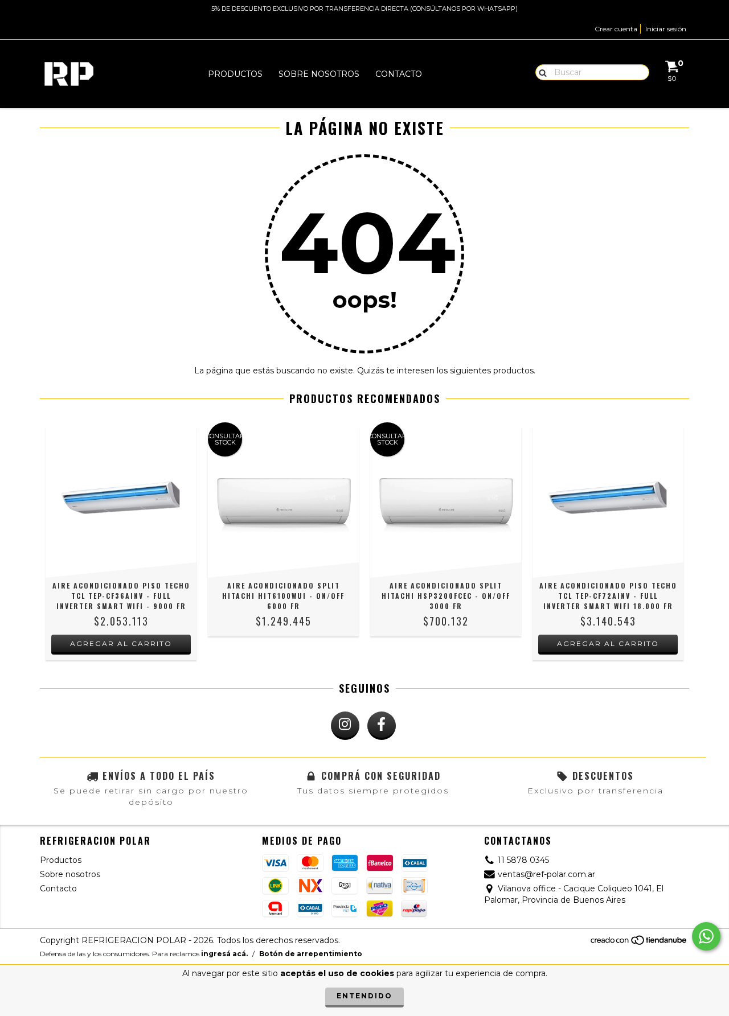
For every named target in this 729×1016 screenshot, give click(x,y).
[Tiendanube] (639, 943)
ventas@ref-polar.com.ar (546, 874)
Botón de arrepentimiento (310, 953)
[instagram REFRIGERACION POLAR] (345, 725)
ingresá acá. (224, 953)
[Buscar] (540, 71)
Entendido (364, 996)
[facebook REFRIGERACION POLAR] (381, 725)
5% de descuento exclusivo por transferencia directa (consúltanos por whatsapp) (364, 9)
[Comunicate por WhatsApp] (706, 936)
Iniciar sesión (665, 28)
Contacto (398, 74)
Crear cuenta (616, 28)
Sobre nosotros (319, 74)
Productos (235, 74)
